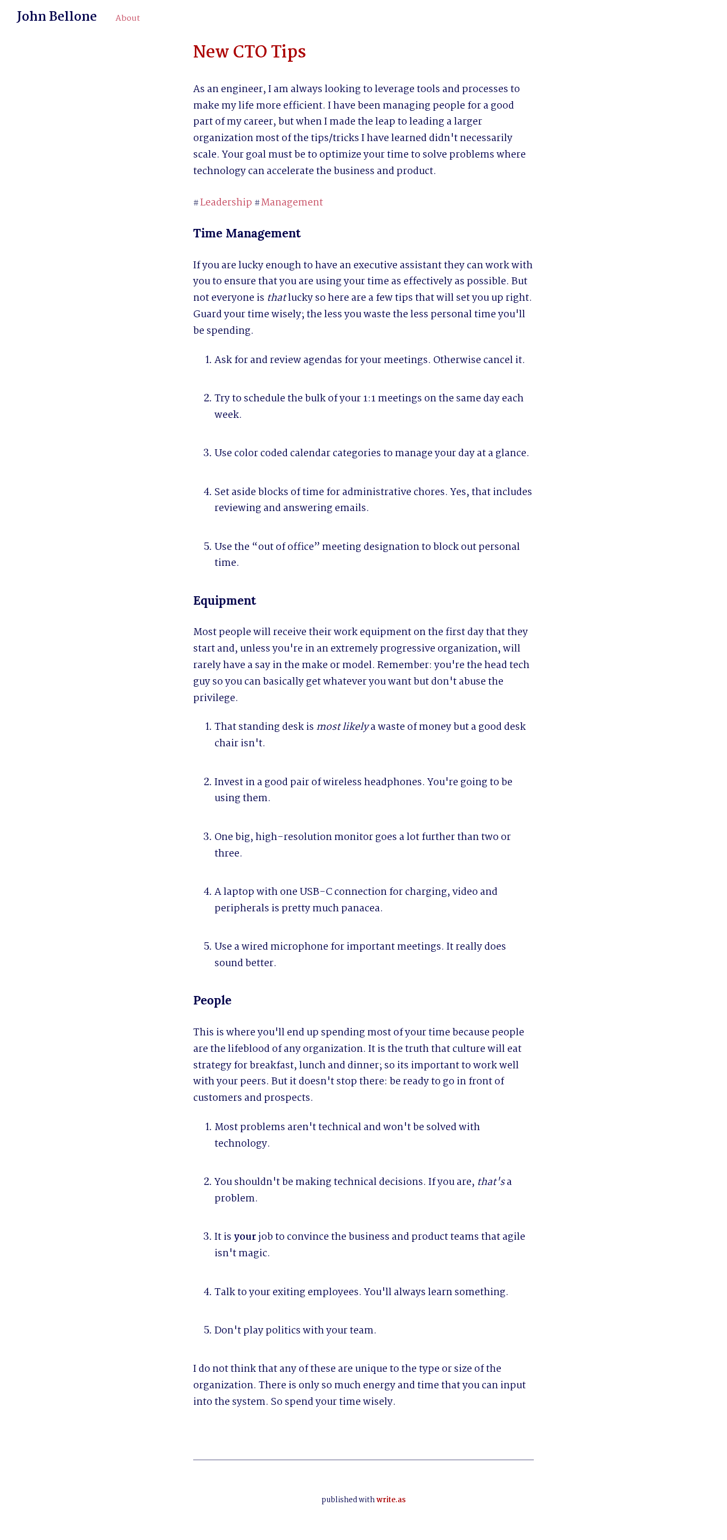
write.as (391, 1500)
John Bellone (57, 17)
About (127, 18)
